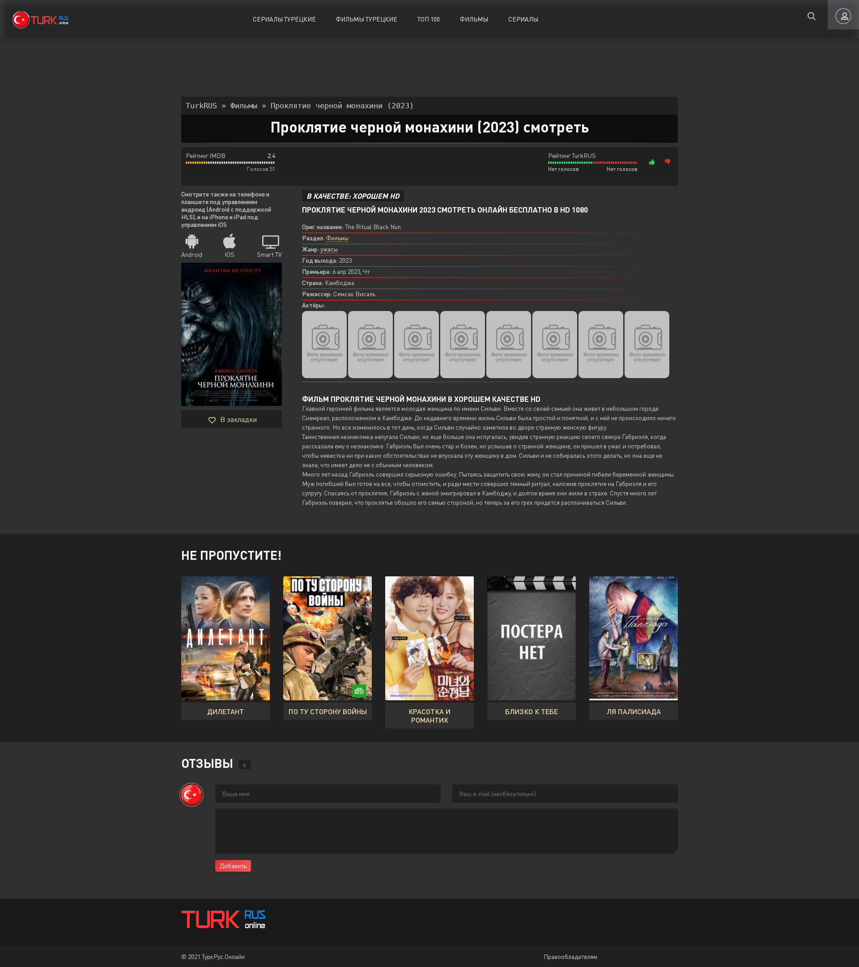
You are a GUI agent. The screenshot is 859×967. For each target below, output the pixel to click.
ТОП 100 (428, 19)
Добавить (233, 865)
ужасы (329, 249)
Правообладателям (570, 956)
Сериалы (523, 19)
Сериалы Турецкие (284, 19)
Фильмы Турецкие (366, 19)
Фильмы (474, 19)
